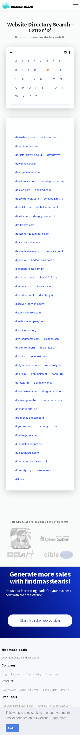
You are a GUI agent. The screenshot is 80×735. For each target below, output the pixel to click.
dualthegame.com (26, 435)
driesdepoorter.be (26, 408)
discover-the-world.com (29, 303)
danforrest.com (49, 137)
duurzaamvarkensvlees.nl (31, 461)
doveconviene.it (43, 382)
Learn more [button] (58, 718)
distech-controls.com (28, 312)
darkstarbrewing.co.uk (29, 154)
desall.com (22, 216)
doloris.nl (20, 373)
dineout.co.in (23, 286)
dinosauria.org (44, 286)
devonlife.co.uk (54, 251)
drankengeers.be (25, 400)
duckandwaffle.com (27, 452)
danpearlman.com (26, 146)
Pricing (65, 690)
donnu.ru (57, 373)
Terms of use (52, 674)
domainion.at (39, 373)
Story (4, 674)
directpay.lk (46, 295)
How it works (9, 690)
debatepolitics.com (52, 181)
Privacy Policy (33, 674)
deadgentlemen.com (28, 172)
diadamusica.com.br (42, 259)
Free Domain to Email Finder (17, 705)
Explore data (50, 690)
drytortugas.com (47, 426)
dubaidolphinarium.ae (28, 443)
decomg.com (43, 189)
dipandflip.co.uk (25, 295)
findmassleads (21, 6)
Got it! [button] (12, 728)
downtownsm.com (26, 391)
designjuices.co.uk (44, 216)
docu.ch (20, 356)
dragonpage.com (52, 391)
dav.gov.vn (53, 154)
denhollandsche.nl (47, 207)
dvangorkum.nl (45, 470)
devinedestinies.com (27, 251)
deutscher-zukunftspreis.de (32, 233)
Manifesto (16, 674)
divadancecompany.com (30, 321)
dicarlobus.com (24, 277)
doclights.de (46, 347)
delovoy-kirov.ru (53, 198)
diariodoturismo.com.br (29, 268)
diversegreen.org (25, 330)
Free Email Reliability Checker (53, 705)
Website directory (29, 690)
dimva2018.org (48, 277)
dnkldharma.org (25, 347)
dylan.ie (20, 479)
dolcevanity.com (53, 365)
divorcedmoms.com (27, 338)
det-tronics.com (24, 224)
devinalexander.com (27, 242)
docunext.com (38, 356)
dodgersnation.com (27, 365)
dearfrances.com (25, 181)
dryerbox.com (23, 426)
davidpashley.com (26, 163)
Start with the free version (40, 620)
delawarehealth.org (27, 198)
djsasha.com (52, 338)
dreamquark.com (51, 400)
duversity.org (23, 470)
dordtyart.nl (22, 382)
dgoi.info (20, 259)
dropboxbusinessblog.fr (29, 417)
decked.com (22, 189)
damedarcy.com (25, 137)
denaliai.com (23, 207)
